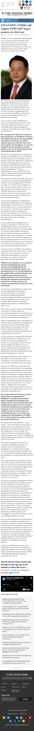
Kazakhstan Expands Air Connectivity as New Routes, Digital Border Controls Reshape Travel (16, 622)
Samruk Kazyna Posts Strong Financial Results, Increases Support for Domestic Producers (16, 609)
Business (14, 683)
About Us (23, 713)
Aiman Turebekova (7, 35)
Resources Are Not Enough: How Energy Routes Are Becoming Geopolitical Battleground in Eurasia (16, 650)
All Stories (4, 683)
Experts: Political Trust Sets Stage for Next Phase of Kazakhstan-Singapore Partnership (16, 637)
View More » (17, 668)
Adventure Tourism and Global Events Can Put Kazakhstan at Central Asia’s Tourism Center (16, 629)
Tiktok (16, 573)
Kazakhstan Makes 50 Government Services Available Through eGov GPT (17, 643)
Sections (8, 20)
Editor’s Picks (15, 687)
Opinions (16, 35)
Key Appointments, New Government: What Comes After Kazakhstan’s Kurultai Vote (17, 615)
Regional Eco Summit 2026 (15, 690)
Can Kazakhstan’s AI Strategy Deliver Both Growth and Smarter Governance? (16, 662)
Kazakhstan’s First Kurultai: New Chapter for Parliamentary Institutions (17, 656)
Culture (3, 687)
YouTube (4, 573)
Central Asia (25, 683)
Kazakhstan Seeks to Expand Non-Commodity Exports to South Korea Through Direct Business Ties (14, 601)
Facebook (5, 570)
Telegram (25, 570)
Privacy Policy (13, 713)
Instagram (15, 570)
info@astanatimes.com (21, 725)
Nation (24, 687)
